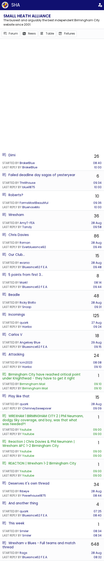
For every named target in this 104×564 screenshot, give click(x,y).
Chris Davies (18, 235)
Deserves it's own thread (28, 483)
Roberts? (15, 195)
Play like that (19, 396)
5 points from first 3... (25, 274)
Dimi (11, 155)
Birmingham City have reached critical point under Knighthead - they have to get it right (41, 376)
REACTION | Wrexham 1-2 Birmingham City (42, 463)
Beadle (14, 295)
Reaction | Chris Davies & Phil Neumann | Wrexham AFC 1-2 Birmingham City (38, 443)
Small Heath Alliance (27, 16)
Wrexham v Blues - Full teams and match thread (38, 545)
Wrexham (16, 215)
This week (16, 523)
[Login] (100, 5)
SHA (15, 5)
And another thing (23, 503)
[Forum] (4, 155)
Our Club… (16, 254)
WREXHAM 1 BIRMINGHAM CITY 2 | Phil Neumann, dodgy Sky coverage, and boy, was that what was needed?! (42, 420)
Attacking (16, 354)
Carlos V (15, 334)
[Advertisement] (52, 96)
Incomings (16, 314)
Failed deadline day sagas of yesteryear (41, 175)
